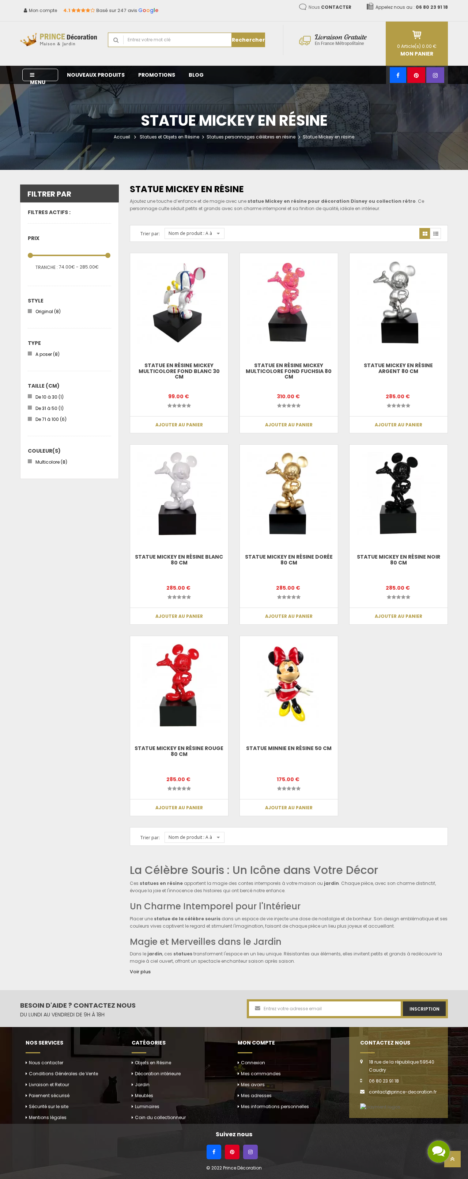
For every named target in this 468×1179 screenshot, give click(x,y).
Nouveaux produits (96, 75)
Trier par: (150, 234)
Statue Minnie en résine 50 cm (289, 748)
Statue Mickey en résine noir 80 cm (398, 559)
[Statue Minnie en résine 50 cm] (289, 685)
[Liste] (435, 233)
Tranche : (46, 267)
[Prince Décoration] (58, 40)
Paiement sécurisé (49, 1095)
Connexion (253, 1063)
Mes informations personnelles (275, 1106)
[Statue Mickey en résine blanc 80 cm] (179, 493)
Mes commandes (261, 1073)
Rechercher (248, 39)
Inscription (424, 1009)
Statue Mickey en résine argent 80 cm (398, 368)
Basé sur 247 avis (110, 10)
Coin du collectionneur (160, 1117)
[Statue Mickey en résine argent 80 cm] (398, 302)
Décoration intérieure (158, 1073)
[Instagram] (435, 75)
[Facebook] (398, 75)
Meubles (144, 1095)
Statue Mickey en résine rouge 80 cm (179, 751)
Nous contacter (46, 1063)
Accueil (122, 137)
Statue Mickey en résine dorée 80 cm (289, 559)
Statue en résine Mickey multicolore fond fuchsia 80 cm (289, 371)
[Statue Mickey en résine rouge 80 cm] (179, 685)
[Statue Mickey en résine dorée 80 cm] (289, 493)
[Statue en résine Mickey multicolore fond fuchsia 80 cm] (289, 302)
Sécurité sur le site (48, 1106)
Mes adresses (256, 1095)
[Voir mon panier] (417, 35)
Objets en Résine (153, 1063)
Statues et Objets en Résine (169, 137)
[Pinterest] (416, 75)
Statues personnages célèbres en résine (251, 137)
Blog (196, 75)
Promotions (156, 75)
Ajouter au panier (179, 425)
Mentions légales (48, 1117)
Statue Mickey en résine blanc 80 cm (179, 559)
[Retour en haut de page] (452, 1161)
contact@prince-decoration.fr (403, 1092)
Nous (330, 7)
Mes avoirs (253, 1084)
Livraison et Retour (49, 1084)
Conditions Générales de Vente (63, 1073)
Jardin (142, 1084)
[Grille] (424, 233)
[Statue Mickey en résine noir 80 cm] (398, 493)
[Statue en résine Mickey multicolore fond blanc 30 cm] (179, 302)
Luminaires (147, 1106)
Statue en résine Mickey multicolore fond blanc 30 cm (179, 371)
